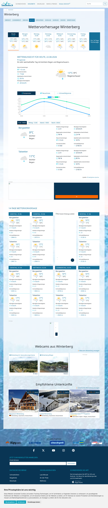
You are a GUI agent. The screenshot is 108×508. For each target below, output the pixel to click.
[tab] (22, 123)
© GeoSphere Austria (93, 177)
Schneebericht (16, 20)
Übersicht (8, 20)
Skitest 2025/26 (64, 4)
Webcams (25, 20)
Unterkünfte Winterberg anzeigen (88, 388)
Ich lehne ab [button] (21, 502)
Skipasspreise (39, 20)
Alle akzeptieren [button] (10, 502)
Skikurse (62, 20)
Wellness (43, 481)
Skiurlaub (40, 4)
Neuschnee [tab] (46, 93)
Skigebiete (31, 4)
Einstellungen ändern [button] (34, 502)
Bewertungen (71, 20)
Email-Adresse (14, 460)
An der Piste (44, 478)
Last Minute (44, 475)
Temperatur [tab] (27, 93)
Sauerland (10, 9)
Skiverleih (56, 20)
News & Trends (51, 4)
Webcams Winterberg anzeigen (89, 351)
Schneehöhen (21, 4)
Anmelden (72, 463)
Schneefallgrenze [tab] (65, 93)
